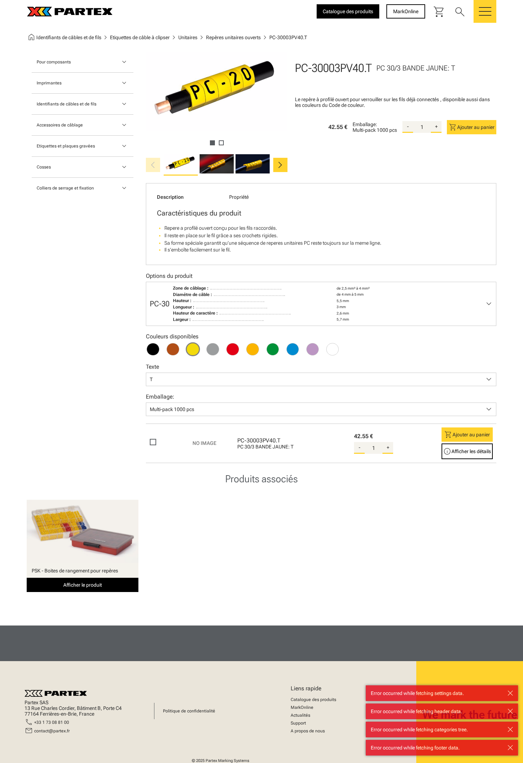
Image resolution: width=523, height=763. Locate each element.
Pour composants (54, 61)
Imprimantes (49, 83)
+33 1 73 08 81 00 (51, 722)
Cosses (44, 167)
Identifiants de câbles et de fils (66, 104)
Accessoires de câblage (60, 125)
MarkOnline (302, 707)
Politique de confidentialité (189, 710)
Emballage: (365, 124)
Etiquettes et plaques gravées (66, 146)
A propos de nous (308, 730)
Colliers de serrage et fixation (65, 188)
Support (298, 723)
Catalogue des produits (313, 699)
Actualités (300, 715)
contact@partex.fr (52, 730)
